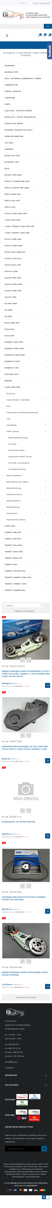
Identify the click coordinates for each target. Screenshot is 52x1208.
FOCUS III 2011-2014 (13, 258)
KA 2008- (9, 310)
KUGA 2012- (10, 329)
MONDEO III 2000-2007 (15, 355)
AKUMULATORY (11, 72)
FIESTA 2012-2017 (12, 201)
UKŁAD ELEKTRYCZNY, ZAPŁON (17, 482)
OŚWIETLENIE (11, 425)
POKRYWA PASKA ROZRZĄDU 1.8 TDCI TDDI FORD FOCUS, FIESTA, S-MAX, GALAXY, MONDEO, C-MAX (25, 747)
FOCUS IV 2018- (11, 271)
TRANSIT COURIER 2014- (15, 590)
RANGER (8, 381)
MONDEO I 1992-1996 (14, 342)
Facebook (9, 1068)
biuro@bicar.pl (11, 1062)
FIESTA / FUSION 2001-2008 (17, 188)
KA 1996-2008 (11, 303)
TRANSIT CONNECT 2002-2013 (18, 577)
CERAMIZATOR (11, 85)
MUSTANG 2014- (12, 374)
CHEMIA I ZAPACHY (13, 91)
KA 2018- (8, 316)
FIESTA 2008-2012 (13, 194)
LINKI (8, 419)
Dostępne (24, 605)
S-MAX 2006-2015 (12, 387)
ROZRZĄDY (12, 444)
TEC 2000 (9, 143)
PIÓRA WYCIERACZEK (14, 136)
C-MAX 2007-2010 (12, 220)
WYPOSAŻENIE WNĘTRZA (15, 520)
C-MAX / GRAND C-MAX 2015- (17, 233)
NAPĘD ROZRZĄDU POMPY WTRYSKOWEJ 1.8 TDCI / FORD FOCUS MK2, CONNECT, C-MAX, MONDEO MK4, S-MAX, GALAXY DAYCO (26, 673)
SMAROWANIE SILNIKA (16, 450)
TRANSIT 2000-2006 (14, 552)
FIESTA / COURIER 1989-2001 (17, 181)
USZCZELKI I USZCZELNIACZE (19, 463)
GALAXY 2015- (11, 297)
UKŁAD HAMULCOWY (13, 488)
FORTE (7, 104)
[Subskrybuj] (44, 1149)
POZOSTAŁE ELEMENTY (17, 469)
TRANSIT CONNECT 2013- (16, 584)
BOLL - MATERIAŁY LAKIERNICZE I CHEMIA (23, 78)
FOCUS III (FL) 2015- (13, 265)
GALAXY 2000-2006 (13, 284)
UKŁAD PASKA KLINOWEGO (18, 438)
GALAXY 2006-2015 (13, 291)
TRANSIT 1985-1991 (13, 532)
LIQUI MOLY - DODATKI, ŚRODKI (18, 111)
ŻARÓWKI (9, 149)
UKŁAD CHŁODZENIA (13, 475)
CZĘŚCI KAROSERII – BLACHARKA (18, 400)
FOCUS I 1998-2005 (13, 239)
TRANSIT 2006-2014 (13, 558)
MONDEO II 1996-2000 (14, 348)
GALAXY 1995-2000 (13, 278)
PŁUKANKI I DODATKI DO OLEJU (18, 130)
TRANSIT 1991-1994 (13, 539)
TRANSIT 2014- (11, 564)
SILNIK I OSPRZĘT (12, 431)
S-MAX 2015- (10, 526)
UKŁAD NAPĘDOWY (13, 501)
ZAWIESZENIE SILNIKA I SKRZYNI (20, 457)
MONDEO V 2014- (12, 368)
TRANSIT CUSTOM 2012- (15, 571)
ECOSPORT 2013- (12, 162)
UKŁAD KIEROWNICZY (14, 494)
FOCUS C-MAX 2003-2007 (16, 213)
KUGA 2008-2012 (12, 323)
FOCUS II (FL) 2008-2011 (15, 252)
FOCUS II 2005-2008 (13, 246)
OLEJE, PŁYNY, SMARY (14, 123)
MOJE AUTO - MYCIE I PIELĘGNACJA (20, 117)
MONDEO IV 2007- (12, 361)
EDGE (7, 168)
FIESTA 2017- (10, 207)
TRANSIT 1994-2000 (13, 545)
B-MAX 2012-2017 (12, 156)
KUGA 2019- (10, 336)
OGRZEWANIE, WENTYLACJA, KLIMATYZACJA (22, 412)
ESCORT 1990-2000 (13, 175)
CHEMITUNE (10, 98)
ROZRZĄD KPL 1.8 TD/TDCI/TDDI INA (18, 822)
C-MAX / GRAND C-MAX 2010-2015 (19, 226)
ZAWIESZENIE (11, 513)
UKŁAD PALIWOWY (13, 507)
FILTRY (8, 406)
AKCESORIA (10, 66)
